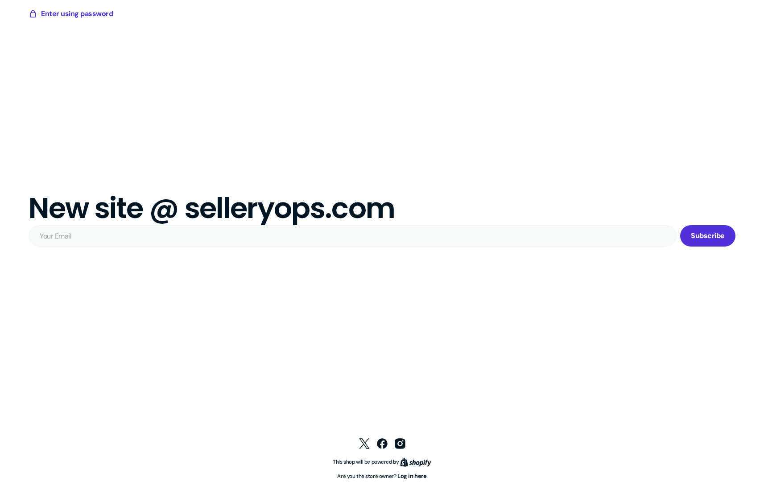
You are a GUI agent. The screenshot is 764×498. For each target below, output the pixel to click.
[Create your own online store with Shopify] (415, 461)
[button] (71, 14)
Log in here (412, 476)
